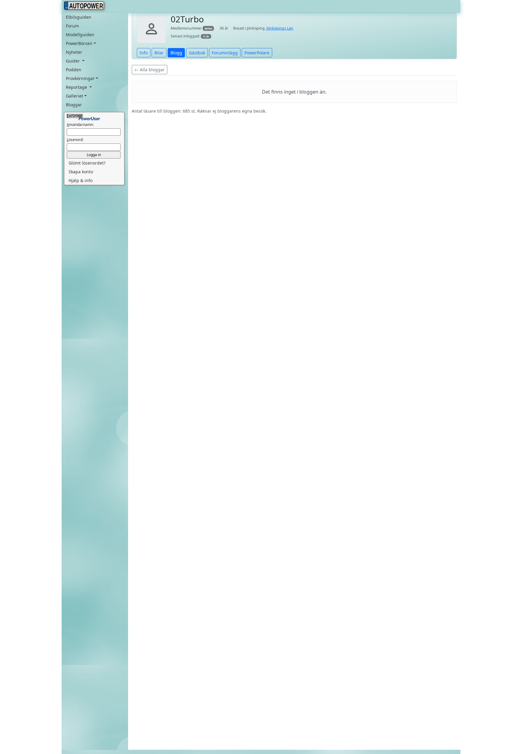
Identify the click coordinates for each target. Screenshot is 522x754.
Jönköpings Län (279, 28)
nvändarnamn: (80, 124)
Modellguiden (80, 34)
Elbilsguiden (78, 17)
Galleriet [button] (74, 96)
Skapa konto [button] (81, 172)
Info (144, 53)
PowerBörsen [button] (79, 43)
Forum (72, 26)
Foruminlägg (225, 53)
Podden (73, 69)
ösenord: (75, 139)
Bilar (159, 53)
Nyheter (74, 52)
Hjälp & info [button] (80, 180)
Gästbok (197, 53)
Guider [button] (73, 61)
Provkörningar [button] (80, 78)
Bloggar (74, 104)
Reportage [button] (77, 87)
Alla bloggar (152, 69)
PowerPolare (256, 53)
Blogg (176, 53)
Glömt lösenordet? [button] (87, 163)
